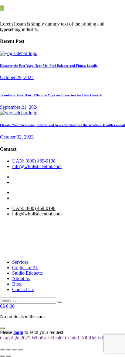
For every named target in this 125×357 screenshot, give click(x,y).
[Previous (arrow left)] (2, 356)
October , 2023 (17, 136)
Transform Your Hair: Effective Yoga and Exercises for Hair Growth (51, 95)
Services (20, 262)
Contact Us (23, 289)
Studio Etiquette (27, 273)
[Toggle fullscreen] (8, 350)
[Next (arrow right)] (8, 356)
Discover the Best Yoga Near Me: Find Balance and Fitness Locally (49, 65)
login (18, 332)
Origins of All (25, 267)
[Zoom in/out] (2, 350)
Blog (17, 284)
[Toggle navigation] (2, 328)
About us (21, 278)
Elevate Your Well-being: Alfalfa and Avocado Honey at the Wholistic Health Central (62, 125)
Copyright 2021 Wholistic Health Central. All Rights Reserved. (60, 337)
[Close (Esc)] (20, 350)
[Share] (14, 350)
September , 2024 (19, 107)
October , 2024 (17, 77)
